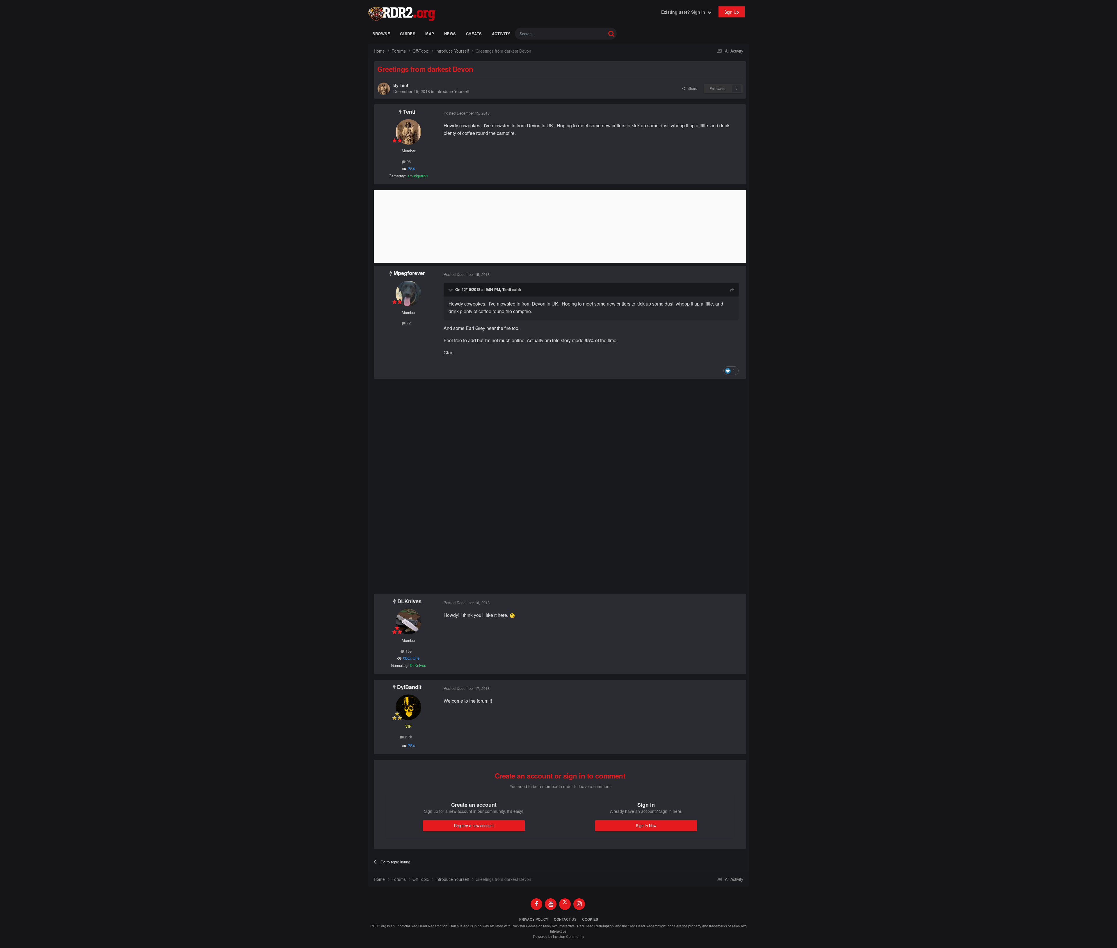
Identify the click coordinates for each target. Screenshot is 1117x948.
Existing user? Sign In (684, 12)
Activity (501, 33)
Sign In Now (646, 825)
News (450, 33)
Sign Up (731, 12)
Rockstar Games (524, 926)
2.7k (408, 737)
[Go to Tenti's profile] (383, 88)
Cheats (474, 33)
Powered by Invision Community (558, 937)
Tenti (405, 85)
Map (429, 33)
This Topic (590, 33)
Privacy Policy (533, 919)
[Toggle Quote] (451, 289)
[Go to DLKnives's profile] (408, 621)
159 (408, 651)
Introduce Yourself (452, 91)
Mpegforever (409, 273)
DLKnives (409, 601)
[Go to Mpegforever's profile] (408, 294)
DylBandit (409, 687)
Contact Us (565, 919)
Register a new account (474, 825)
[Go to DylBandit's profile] (408, 707)
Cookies (590, 919)
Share (691, 88)
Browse (381, 33)
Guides (407, 33)
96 (408, 161)
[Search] (611, 34)
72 (408, 323)
